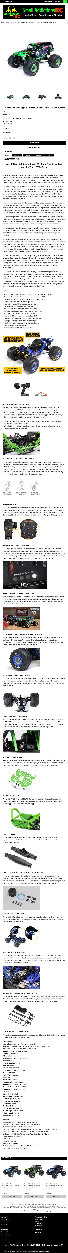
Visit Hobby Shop (5, 1234)
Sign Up (60, 1)
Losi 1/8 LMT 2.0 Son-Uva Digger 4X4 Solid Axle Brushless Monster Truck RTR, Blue (11, 1187)
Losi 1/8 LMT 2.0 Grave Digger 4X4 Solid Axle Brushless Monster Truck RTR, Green (37, 22)
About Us (3, 1238)
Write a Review (27, 118)
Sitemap (19, 1251)
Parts (49, 155)
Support (3, 1240)
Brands (7, 22)
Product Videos (17, 155)
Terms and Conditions (6, 1236)
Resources (38, 155)
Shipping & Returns (39, 1225)
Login (54, 1)
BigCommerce (30, 1251)
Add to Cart (11, 1196)
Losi (15, 22)
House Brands (4, 1232)
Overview (7, 155)
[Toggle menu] (2, 2)
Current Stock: (7, 132)
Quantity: (5, 138)
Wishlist (37, 1221)
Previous (2, 58)
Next (65, 58)
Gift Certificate (48, 1)
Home (2, 22)
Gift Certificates (39, 1219)
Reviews (28, 155)
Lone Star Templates (44, 1251)
